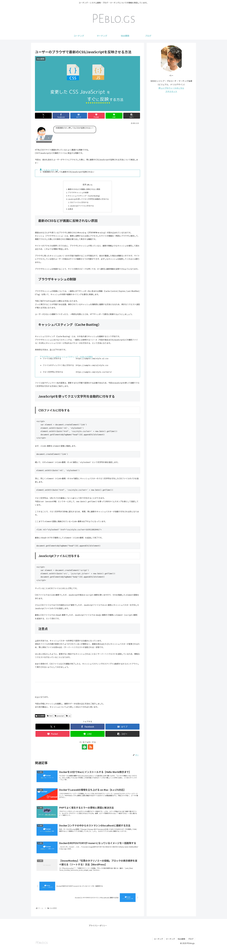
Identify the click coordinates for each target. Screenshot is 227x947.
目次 (84, 184)
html (51, 716)
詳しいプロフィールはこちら (171, 87)
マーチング (170, 939)
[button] (131, 116)
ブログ (191, 939)
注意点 (70, 209)
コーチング (158, 939)
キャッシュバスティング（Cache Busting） (84, 195)
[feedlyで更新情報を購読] (84, 747)
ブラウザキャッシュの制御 (78, 192)
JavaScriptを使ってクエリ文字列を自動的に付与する (88, 199)
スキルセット (171, 91)
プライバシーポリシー (98, 925)
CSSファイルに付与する (79, 202)
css (69, 716)
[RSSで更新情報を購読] (90, 747)
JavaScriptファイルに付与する (82, 205)
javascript (60, 716)
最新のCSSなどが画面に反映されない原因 (84, 189)
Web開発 (41, 716)
